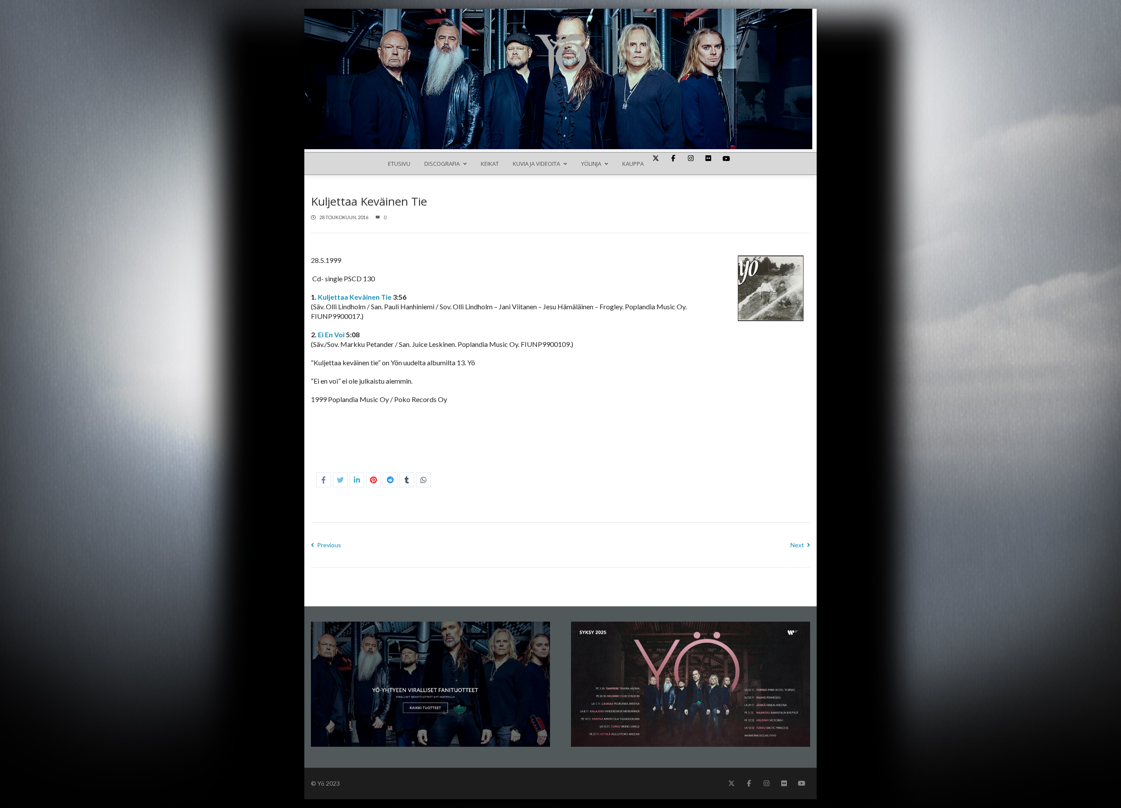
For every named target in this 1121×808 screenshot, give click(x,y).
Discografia (442, 164)
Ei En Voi (331, 334)
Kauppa (633, 164)
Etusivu (399, 164)
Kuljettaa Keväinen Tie (354, 297)
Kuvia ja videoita (536, 164)
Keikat (490, 164)
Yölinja (591, 164)
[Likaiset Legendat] (560, 57)
